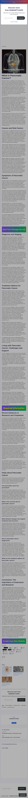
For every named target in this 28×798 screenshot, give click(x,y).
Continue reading (14, 21)
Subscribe (21, 18)
